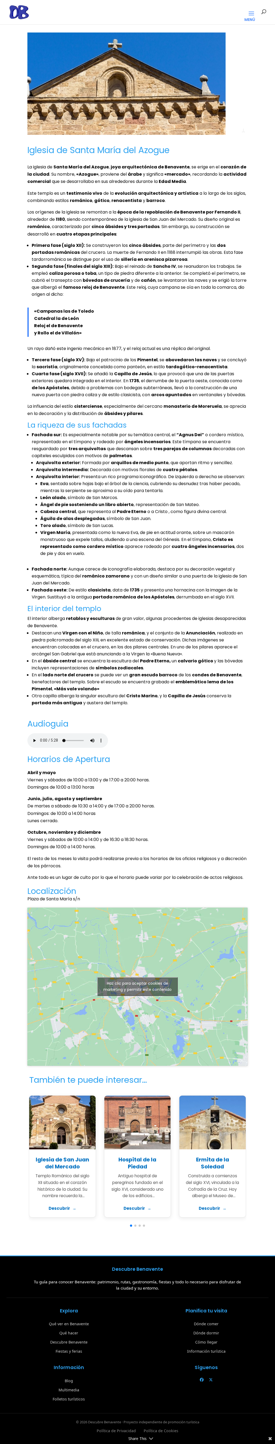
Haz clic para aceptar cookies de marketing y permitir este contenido (137, 986)
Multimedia (69, 1389)
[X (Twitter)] (211, 1379)
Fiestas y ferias (69, 1351)
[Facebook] (202, 1379)
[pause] (243, 130)
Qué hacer (68, 1332)
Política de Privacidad (116, 1430)
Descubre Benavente (69, 1342)
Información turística (206, 1351)
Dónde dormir (206, 1332)
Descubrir (60, 1208)
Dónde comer (206, 1323)
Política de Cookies (161, 1430)
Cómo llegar (206, 1342)
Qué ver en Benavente (69, 1323)
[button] (131, 1226)
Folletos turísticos (69, 1399)
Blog (69, 1380)
